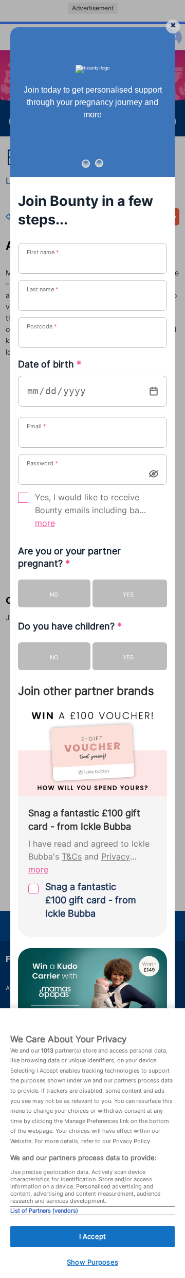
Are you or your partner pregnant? (69, 557)
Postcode (42, 326)
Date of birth (49, 364)
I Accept (92, 1236)
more (45, 523)
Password (42, 463)
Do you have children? (70, 626)
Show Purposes (92, 1262)
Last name (43, 289)
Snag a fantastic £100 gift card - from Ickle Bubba (90, 900)
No (54, 594)
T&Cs (72, 857)
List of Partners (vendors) (44, 1210)
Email (36, 426)
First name (43, 252)
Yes (128, 594)
